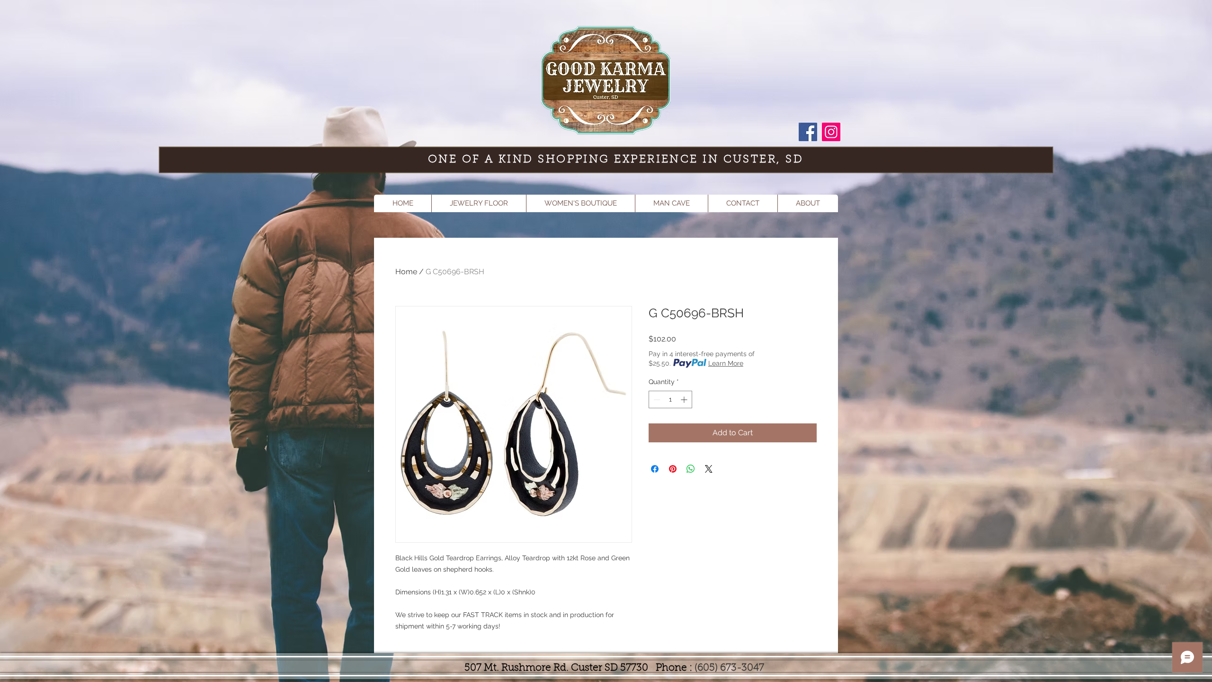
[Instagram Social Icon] (831, 132)
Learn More (725, 363)
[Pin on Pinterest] (672, 469)
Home (406, 271)
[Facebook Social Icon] (808, 132)
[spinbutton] (670, 399)
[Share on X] (708, 469)
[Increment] (685, 399)
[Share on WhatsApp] (690, 469)
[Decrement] (656, 399)
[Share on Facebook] (654, 469)
